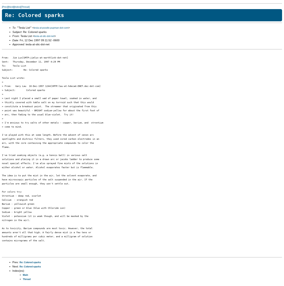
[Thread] (25, 7)
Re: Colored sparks (30, 262)
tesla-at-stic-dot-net (44, 36)
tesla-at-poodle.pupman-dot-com (51, 28)
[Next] (11, 7)
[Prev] (5, 7)
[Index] (17, 7)
